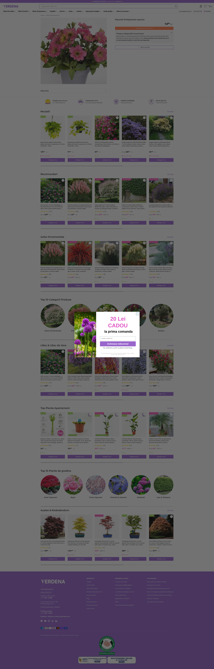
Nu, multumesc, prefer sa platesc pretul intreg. (117, 348)
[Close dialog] (137, 313)
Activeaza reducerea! (118, 344)
